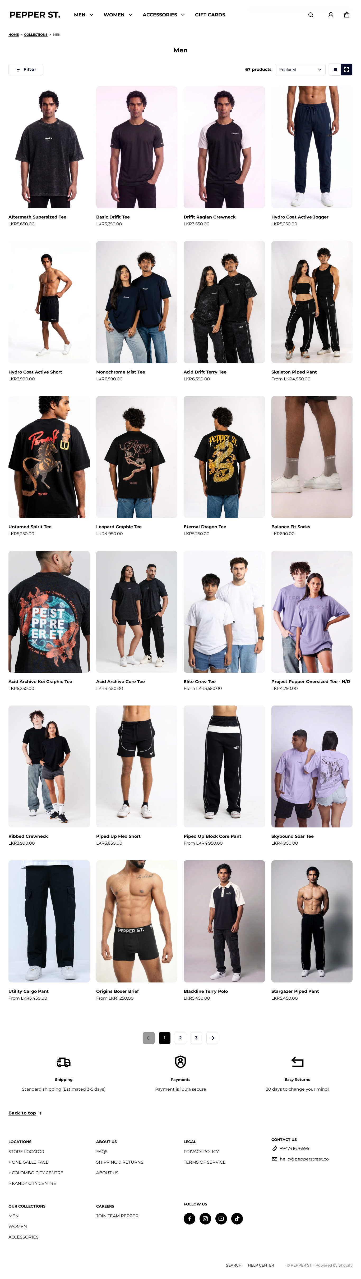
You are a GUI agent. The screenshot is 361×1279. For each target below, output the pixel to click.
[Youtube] (221, 1219)
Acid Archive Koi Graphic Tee (40, 681)
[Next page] (212, 1038)
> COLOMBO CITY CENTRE (35, 1172)
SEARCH (234, 1265)
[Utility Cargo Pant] (49, 921)
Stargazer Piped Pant (295, 991)
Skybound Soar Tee (292, 836)
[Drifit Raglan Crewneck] (224, 147)
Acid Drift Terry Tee (205, 372)
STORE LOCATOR (26, 1151)
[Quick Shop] (79, 197)
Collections (36, 35)
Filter (30, 69)
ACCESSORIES (23, 1237)
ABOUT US (107, 1172)
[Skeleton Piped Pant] (312, 302)
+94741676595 (294, 1148)
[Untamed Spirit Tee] (49, 457)
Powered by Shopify (334, 1265)
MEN (13, 1215)
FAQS (102, 1151)
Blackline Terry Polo (206, 991)
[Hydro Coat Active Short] (49, 302)
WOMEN (17, 1226)
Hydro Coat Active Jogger (299, 217)
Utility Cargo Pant (28, 991)
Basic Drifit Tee (113, 217)
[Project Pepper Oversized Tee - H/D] (312, 612)
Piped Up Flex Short (118, 836)
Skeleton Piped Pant (294, 372)
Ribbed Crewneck (28, 836)
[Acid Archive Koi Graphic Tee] (49, 612)
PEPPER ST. (301, 1265)
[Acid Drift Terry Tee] (224, 302)
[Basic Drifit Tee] (137, 147)
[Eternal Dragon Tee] (224, 457)
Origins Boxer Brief (117, 991)
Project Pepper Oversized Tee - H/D (310, 681)
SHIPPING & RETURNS (120, 1162)
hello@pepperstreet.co (304, 1159)
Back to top (22, 1113)
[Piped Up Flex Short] (137, 766)
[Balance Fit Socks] (312, 457)
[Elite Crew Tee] (224, 612)
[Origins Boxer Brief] (137, 921)
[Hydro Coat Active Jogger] (312, 147)
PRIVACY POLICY (201, 1151)
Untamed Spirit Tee (30, 526)
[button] (311, 15)
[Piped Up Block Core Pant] (224, 766)
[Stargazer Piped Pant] (312, 921)
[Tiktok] (237, 1219)
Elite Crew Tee (200, 681)
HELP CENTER (261, 1265)
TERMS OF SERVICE (205, 1162)
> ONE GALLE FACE (28, 1162)
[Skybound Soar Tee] (312, 766)
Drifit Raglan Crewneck (209, 217)
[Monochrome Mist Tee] (137, 302)
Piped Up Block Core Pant (212, 836)
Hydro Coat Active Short (35, 372)
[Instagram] (205, 1219)
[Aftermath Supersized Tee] (49, 147)
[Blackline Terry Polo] (224, 921)
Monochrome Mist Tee (120, 372)
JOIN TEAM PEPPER (117, 1215)
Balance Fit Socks (290, 526)
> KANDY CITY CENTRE (32, 1183)
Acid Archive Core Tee (120, 681)
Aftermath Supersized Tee (37, 217)
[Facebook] (189, 1219)
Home (13, 35)
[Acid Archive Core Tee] (137, 612)
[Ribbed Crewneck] (49, 766)
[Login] (331, 15)
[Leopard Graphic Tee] (137, 457)
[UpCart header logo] (34, 15)
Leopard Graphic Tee (119, 526)
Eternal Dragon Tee (205, 526)
